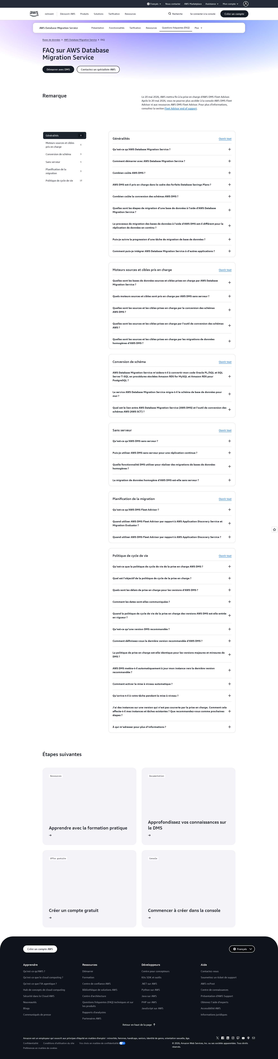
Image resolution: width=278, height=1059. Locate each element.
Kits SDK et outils (151, 977)
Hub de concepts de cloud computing (44, 989)
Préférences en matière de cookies (40, 1048)
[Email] (253, 1038)
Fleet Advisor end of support (181, 108)
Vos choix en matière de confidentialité (99, 1043)
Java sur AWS (149, 996)
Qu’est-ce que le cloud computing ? (43, 977)
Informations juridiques (214, 1014)
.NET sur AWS (149, 983)
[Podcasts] (248, 1038)
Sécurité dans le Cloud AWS (38, 996)
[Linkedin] (228, 1038)
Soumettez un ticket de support (218, 977)
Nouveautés (30, 1002)
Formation (88, 977)
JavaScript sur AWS (152, 1008)
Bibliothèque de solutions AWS (99, 989)
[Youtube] (243, 1038)
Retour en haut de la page (137, 1024)
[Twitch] (238, 1038)
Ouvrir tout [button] (225, 138)
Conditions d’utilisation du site (58, 1043)
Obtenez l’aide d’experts (214, 1002)
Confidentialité (30, 1043)
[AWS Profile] (245, 3)
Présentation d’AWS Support (217, 996)
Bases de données (51, 39)
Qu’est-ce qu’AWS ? (34, 971)
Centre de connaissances (214, 989)
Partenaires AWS (91, 1018)
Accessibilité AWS (211, 1008)
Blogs (26, 1008)
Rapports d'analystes (94, 1012)
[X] (217, 1038)
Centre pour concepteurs (155, 971)
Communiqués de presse (37, 1014)
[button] (68, 14)
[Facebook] (222, 1038)
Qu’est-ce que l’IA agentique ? (40, 983)
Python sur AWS (151, 989)
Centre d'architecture (94, 996)
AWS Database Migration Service (80, 39)
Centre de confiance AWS (96, 983)
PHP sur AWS (149, 1002)
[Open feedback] (274, 529)
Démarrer (87, 971)
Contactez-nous (210, 971)
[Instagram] (233, 1038)
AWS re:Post (208, 983)
